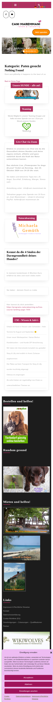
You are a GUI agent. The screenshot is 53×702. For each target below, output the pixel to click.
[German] (36, 7)
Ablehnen (28, 684)
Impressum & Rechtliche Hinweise (16, 607)
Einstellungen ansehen (28, 691)
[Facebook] (6, 14)
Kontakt (6, 611)
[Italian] (40, 7)
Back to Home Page (12, 81)
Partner (6, 626)
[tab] (15, 5)
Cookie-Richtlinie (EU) (11, 618)
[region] (26, 46)
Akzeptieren (28, 677)
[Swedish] (44, 7)
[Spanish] (42, 7)
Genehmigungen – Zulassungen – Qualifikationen (22, 622)
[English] (38, 7)
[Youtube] (12, 14)
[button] (51, 652)
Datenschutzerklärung (23, 696)
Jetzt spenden (42, 33)
